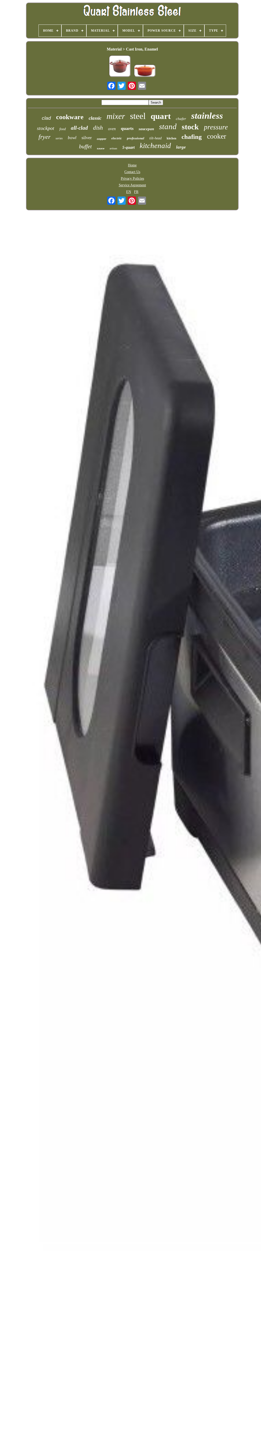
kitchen (171, 138)
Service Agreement (132, 185)
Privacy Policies (132, 178)
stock (190, 127)
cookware (70, 117)
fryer (44, 136)
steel (138, 116)
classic (95, 118)
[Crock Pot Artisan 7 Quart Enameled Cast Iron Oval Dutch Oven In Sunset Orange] (145, 71)
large (181, 147)
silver (87, 137)
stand (168, 126)
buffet (85, 146)
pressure (216, 127)
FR (136, 192)
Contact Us (132, 172)
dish (98, 128)
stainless (207, 116)
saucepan (146, 129)
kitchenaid (155, 145)
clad (46, 118)
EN (128, 192)
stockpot (45, 128)
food (62, 129)
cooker (216, 136)
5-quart (128, 147)
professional (135, 138)
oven (112, 129)
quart (161, 116)
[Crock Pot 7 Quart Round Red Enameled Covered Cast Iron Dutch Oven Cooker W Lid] (120, 66)
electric (116, 138)
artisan (113, 148)
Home (132, 165)
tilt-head (155, 138)
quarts (127, 128)
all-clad (79, 128)
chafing (191, 136)
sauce (101, 148)
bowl (72, 137)
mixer (116, 116)
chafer (181, 119)
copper (101, 138)
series (59, 138)
